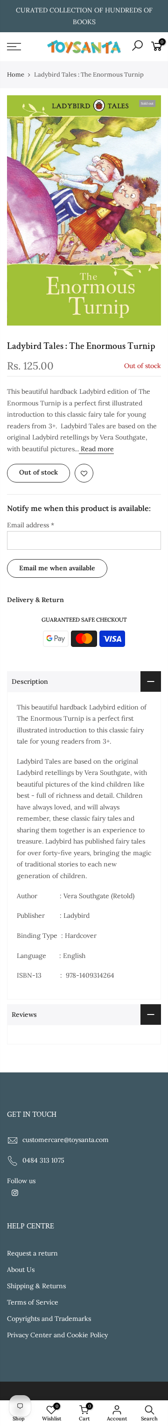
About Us (21, 1269)
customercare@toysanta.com (65, 1139)
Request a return (32, 1253)
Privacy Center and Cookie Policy (57, 1335)
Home (15, 74)
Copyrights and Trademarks (49, 1318)
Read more (96, 449)
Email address (30, 525)
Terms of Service (32, 1302)
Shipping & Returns (36, 1286)
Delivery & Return (35, 600)
